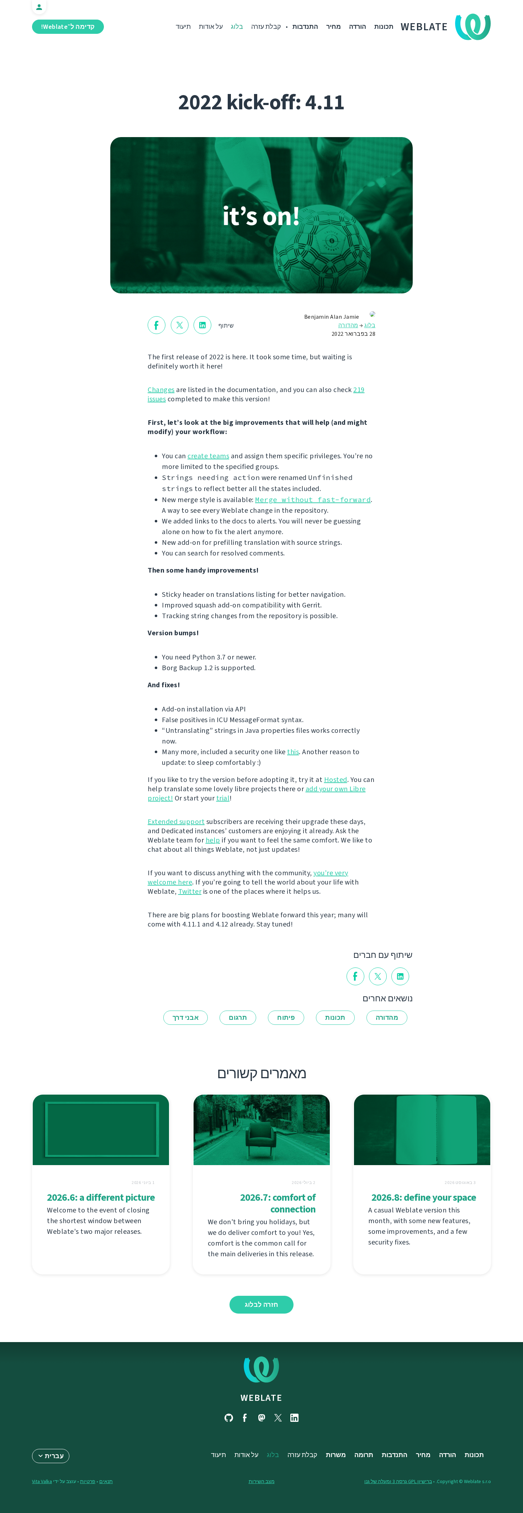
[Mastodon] (261, 1417)
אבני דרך (186, 1017)
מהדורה (348, 325)
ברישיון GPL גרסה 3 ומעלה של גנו (398, 1481)
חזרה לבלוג (262, 1304)
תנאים (106, 1481)
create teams (208, 456)
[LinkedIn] (294, 1417)
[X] (278, 1417)
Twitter (190, 891)
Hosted (335, 779)
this (293, 752)
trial (223, 798)
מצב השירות (262, 1481)
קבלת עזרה (266, 26)
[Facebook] (245, 1417)
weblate (261, 1398)
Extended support (176, 821)
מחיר (333, 26)
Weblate (424, 27)
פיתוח (286, 1017)
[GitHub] (228, 1417)
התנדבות (305, 26)
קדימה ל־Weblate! (68, 26)
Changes (161, 390)
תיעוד (183, 26)
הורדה (357, 26)
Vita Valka (42, 1481)
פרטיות (87, 1481)
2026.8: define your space (423, 1197)
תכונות (383, 26)
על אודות (211, 26)
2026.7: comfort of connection (278, 1203)
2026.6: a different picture (101, 1197)
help (213, 840)
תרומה (363, 1455)
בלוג (237, 26)
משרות (336, 1455)
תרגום (238, 1017)
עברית (54, 1456)
